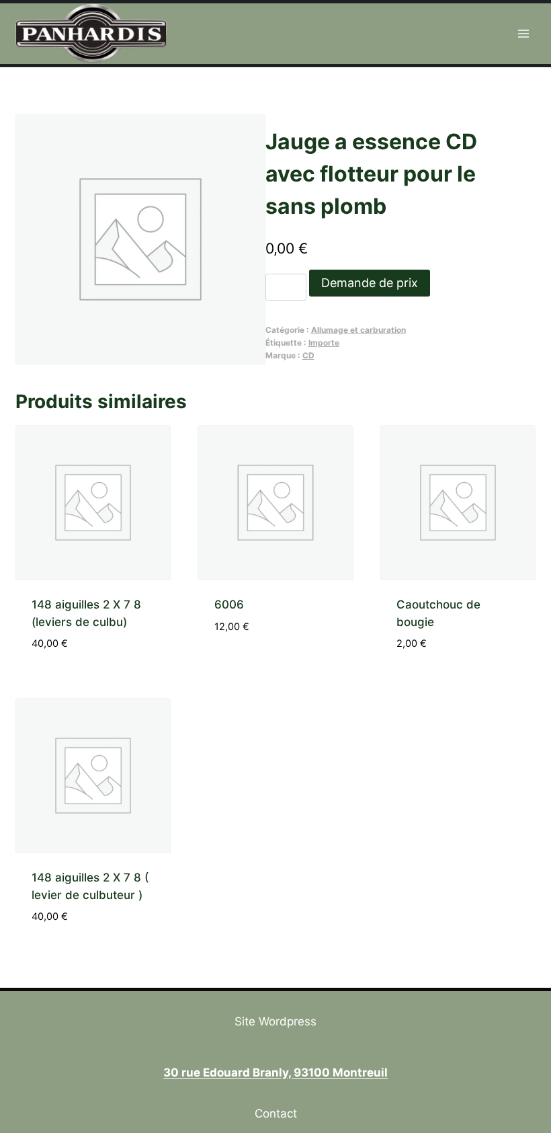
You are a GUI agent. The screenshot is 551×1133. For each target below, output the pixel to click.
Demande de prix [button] (274, 666)
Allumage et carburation (358, 330)
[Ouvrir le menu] (523, 33)
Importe (323, 343)
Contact (276, 1113)
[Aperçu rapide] (221, 665)
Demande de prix (369, 283)
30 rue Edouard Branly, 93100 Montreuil (275, 1072)
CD (308, 355)
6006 (229, 604)
